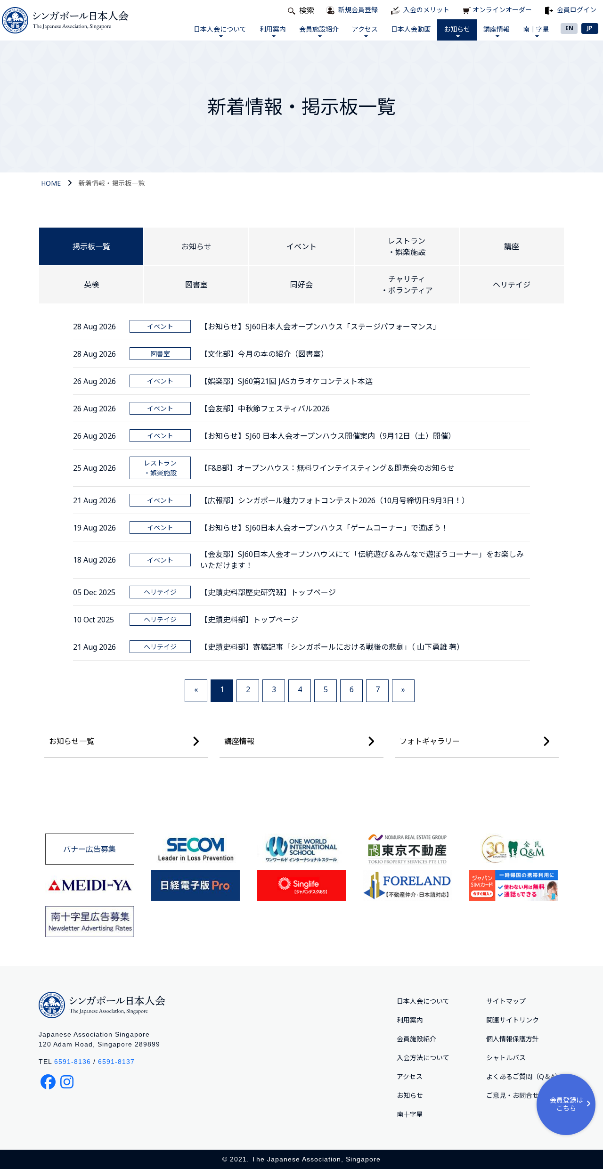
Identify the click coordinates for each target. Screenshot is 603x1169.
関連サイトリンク (512, 1019)
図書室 (196, 284)
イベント (301, 246)
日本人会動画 (411, 29)
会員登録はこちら (566, 1103)
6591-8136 (72, 1061)
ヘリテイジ (511, 284)
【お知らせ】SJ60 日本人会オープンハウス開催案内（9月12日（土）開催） (328, 436)
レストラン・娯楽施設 (406, 246)
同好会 (301, 284)
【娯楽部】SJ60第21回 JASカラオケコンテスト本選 (286, 381)
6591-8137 (116, 1061)
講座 (511, 246)
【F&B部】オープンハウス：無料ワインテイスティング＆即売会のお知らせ (327, 468)
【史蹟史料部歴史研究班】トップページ (268, 592)
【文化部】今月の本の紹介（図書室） (264, 354)
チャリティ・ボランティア (407, 284)
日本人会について (220, 29)
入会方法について (423, 1057)
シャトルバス (506, 1057)
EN (569, 28)
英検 (91, 284)
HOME (51, 183)
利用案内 (273, 29)
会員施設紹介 (319, 29)
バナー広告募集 (89, 849)
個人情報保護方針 (512, 1038)
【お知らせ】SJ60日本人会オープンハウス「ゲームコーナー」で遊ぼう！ (324, 528)
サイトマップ (506, 1001)
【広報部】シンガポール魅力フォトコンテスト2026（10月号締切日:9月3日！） (334, 500)
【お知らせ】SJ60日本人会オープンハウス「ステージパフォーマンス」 (320, 326)
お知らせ (457, 29)
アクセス (365, 29)
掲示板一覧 (91, 246)
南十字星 (536, 29)
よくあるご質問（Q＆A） (524, 1076)
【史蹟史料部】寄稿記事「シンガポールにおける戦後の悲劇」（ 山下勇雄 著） (332, 647)
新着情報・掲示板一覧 (112, 183)
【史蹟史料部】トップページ (249, 619)
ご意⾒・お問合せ (512, 1095)
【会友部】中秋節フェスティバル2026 (265, 408)
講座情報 (496, 29)
